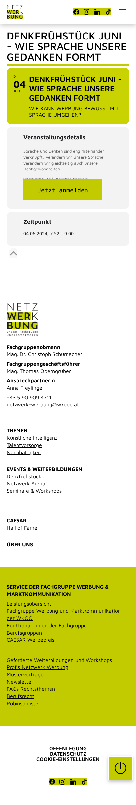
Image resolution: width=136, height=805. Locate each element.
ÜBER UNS (20, 544)
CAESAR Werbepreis (30, 640)
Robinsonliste (22, 703)
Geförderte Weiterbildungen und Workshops (59, 660)
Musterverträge (25, 674)
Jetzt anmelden (62, 190)
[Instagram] (86, 11)
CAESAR (17, 520)
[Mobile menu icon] (122, 11)
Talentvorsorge (24, 445)
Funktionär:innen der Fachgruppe (47, 625)
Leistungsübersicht (29, 604)
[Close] (13, 253)
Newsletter (20, 682)
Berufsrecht (20, 696)
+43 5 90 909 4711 (29, 397)
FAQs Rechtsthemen (31, 689)
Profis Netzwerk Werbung (37, 667)
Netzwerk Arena (26, 483)
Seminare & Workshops (34, 491)
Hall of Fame (22, 528)
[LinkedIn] (97, 11)
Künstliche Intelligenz (32, 438)
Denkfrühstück (24, 476)
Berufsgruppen (24, 633)
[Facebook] (76, 11)
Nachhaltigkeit (24, 452)
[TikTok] (108, 11)
